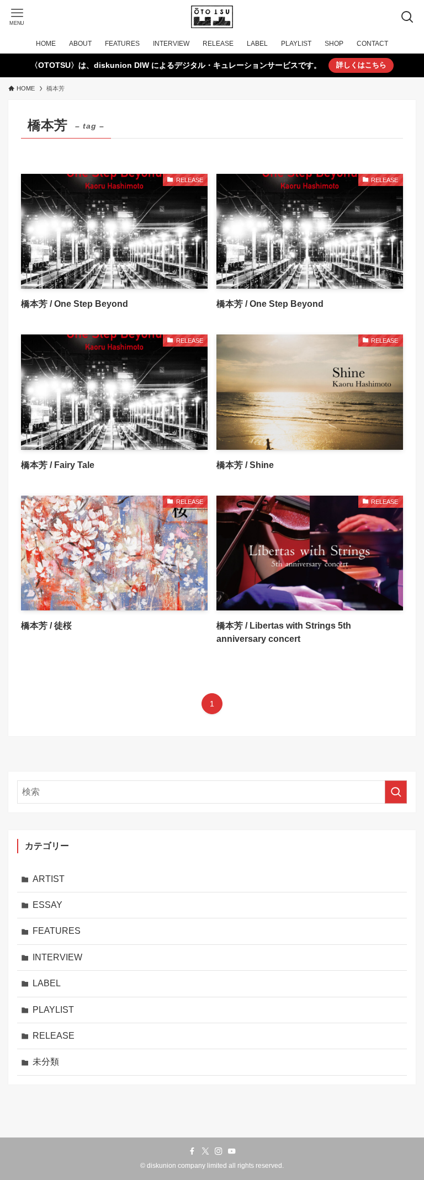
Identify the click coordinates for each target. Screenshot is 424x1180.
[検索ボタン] (407, 17)
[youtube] (232, 1151)
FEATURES (57, 931)
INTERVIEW (57, 957)
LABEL (47, 983)
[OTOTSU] (211, 17)
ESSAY (47, 905)
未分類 (46, 1061)
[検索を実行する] (396, 792)
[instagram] (219, 1151)
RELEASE (54, 1035)
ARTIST (49, 879)
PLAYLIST (53, 1009)
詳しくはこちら (361, 65)
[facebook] (192, 1151)
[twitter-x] (205, 1151)
